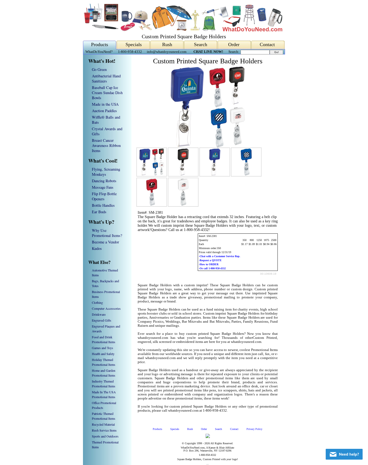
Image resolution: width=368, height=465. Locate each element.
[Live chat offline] (344, 454)
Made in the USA (105, 104)
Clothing (97, 302)
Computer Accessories (106, 308)
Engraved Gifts (101, 320)
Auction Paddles (104, 110)
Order (233, 44)
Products (99, 44)
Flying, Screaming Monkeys (106, 172)
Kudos (97, 248)
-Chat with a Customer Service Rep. (219, 256)
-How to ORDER (208, 264)
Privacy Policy (254, 429)
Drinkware (99, 314)
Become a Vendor (105, 241)
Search (200, 44)
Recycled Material (103, 424)
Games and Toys (102, 348)
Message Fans (102, 187)
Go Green (99, 69)
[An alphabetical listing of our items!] (182, 30)
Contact (267, 44)
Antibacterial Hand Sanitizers (106, 78)
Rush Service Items (104, 430)
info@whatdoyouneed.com (166, 52)
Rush (167, 44)
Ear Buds (99, 211)
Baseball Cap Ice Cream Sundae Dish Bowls (107, 92)
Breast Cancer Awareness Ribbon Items (106, 145)
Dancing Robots (104, 180)
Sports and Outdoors (105, 436)
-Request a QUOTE (210, 260)
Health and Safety (103, 354)
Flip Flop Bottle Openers (104, 196)
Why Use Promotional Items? (107, 233)
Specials (134, 44)
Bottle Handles (103, 205)
